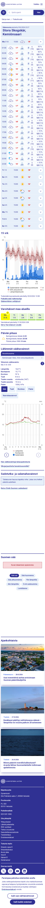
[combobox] (21, 12)
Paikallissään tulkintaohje (11, 299)
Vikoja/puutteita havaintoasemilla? (15, 466)
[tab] (4, 389)
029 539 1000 (6, 814)
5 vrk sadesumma (30, 584)
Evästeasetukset (7, 837)
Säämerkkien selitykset (10, 301)
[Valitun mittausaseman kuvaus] (42, 363)
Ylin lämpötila (31, 580)
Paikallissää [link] (17, 19)
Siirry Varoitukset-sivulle (11, 325)
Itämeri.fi (4, 857)
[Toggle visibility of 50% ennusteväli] (15, 290)
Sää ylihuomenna (15, 580)
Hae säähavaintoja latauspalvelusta (15, 462)
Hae (38, 12)
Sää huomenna (28, 575)
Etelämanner (5, 860)
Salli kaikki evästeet (22, 902)
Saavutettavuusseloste (9, 832)
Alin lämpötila (13, 584)
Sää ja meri (6, 19)
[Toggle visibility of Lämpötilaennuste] (16, 292)
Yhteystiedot (6, 822)
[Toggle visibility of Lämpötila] (18, 451)
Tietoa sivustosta (7, 830)
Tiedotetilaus (6, 835)
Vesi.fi (3, 855)
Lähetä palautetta (7, 824)
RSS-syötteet (6, 827)
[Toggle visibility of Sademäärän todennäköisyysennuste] (23, 288)
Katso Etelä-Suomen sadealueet (14, 488)
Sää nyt (14, 575)
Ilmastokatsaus (7, 850)
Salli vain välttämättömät (22, 896)
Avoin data (5, 852)
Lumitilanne (22, 588)
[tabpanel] (22, 428)
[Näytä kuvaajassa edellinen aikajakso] (6, 455)
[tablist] (22, 392)
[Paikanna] (3, 12)
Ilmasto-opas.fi (6, 847)
